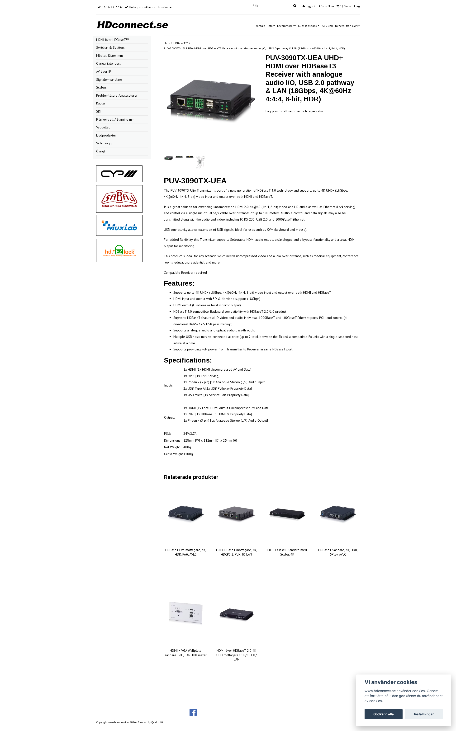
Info (270, 26)
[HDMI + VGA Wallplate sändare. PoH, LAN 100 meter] (186, 615)
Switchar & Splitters (110, 47)
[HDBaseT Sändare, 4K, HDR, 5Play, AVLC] (338, 514)
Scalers (101, 87)
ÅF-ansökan (326, 6)
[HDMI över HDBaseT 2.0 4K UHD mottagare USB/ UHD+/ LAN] (236, 615)
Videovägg (104, 143)
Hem (167, 43)
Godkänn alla (383, 714)
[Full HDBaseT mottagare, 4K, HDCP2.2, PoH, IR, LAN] (236, 514)
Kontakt (260, 26)
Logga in (310, 6)
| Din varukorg (350, 6)
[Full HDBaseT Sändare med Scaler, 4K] (287, 514)
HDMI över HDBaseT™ (112, 40)
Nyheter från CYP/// (347, 26)
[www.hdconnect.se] (132, 23)
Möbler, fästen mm (109, 55)
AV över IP (103, 71)
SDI (98, 111)
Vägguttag (103, 127)
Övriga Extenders (108, 63)
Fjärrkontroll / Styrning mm (115, 119)
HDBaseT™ (180, 43)
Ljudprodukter (106, 135)
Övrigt (100, 151)
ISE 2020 (327, 26)
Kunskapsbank (307, 26)
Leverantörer (285, 26)
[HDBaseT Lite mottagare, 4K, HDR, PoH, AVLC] (186, 514)
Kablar (100, 103)
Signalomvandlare (109, 79)
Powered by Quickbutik (150, 722)
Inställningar (424, 714)
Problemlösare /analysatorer (117, 95)
